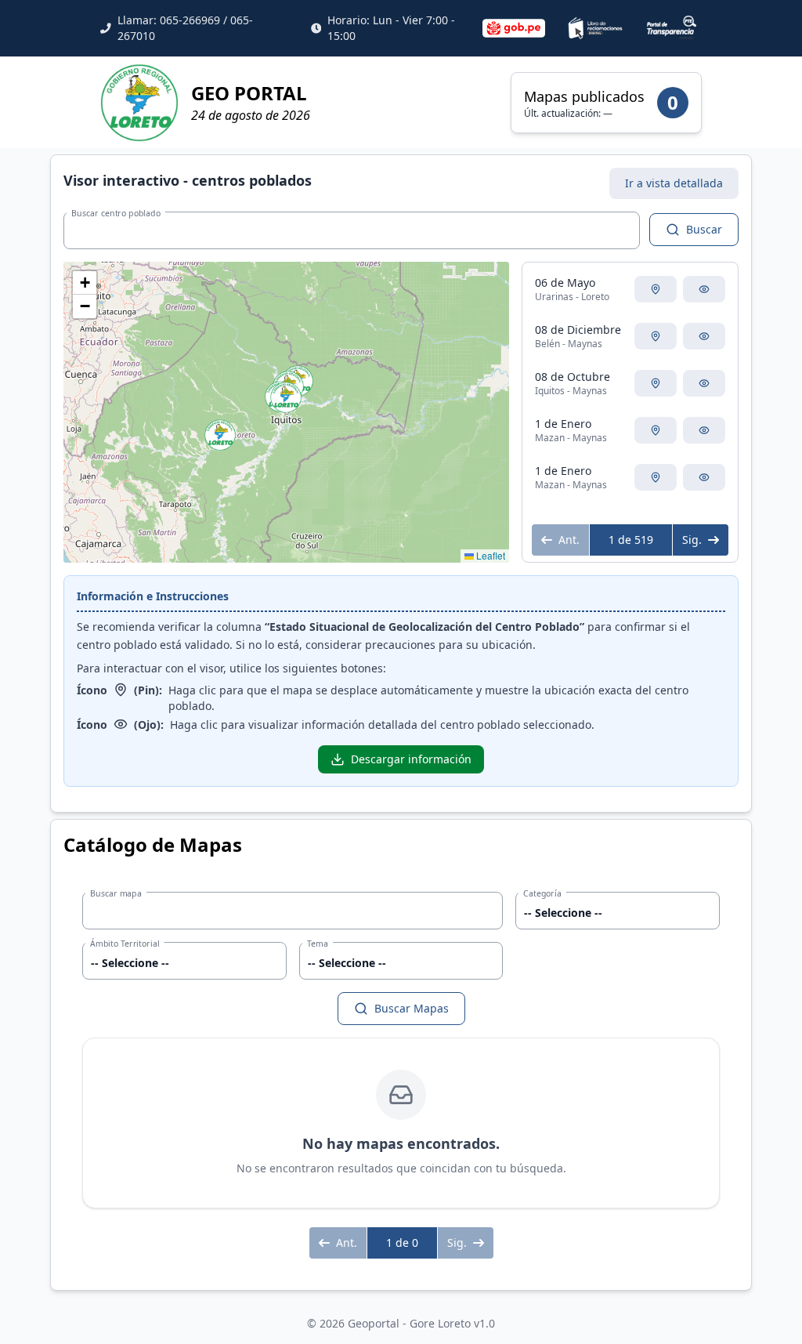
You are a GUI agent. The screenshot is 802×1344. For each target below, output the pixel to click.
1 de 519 (631, 539)
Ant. (569, 539)
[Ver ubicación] (655, 289)
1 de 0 (402, 1242)
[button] (220, 435)
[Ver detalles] (704, 289)
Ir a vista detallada (674, 183)
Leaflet (489, 555)
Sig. (692, 539)
